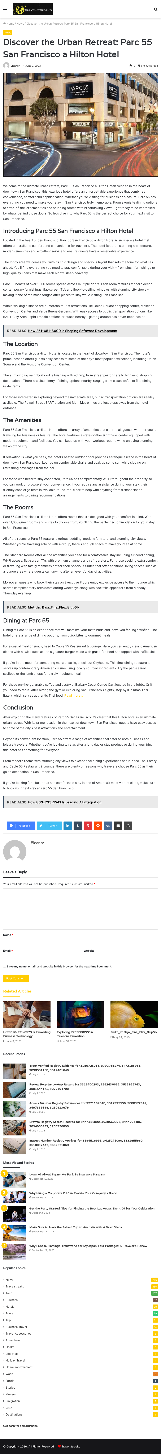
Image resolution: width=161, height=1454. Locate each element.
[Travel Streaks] (33, 9)
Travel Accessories (18, 1333)
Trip (8, 1320)
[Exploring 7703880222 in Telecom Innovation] (80, 1014)
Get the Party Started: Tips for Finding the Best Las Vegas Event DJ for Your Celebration (92, 1208)
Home (10, 23)
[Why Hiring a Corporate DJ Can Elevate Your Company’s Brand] (14, 1197)
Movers (11, 1394)
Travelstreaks (15, 1286)
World (9, 1374)
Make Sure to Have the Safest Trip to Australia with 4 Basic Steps (75, 1227)
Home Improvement (19, 1367)
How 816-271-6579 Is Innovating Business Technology (27, 1034)
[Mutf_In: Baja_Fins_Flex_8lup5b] (134, 1014)
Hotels (10, 1306)
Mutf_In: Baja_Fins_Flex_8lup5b (133, 1032)
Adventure (13, 1340)
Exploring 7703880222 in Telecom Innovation (75, 1034)
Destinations (14, 1414)
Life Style (12, 1353)
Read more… (73, 695)
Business (12, 1300)
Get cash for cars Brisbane (20, 1426)
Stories (10, 1387)
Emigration (13, 1401)
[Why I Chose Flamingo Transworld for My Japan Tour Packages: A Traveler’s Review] (14, 1252)
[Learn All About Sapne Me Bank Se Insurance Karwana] (14, 1180)
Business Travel (16, 1326)
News (20, 23)
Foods (10, 1381)
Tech (9, 1293)
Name (8, 935)
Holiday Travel (15, 1360)
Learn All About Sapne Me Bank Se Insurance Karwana (67, 1174)
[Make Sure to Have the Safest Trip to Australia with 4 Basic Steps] (14, 1233)
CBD (9, 1407)
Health (10, 1347)
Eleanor (15, 65)
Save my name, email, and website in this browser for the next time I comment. (59, 966)
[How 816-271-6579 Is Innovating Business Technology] (27, 1014)
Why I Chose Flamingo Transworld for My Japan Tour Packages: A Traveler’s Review (88, 1246)
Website (89, 950)
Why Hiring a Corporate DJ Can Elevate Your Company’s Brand (73, 1193)
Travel (10, 1313)
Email (8, 950)
